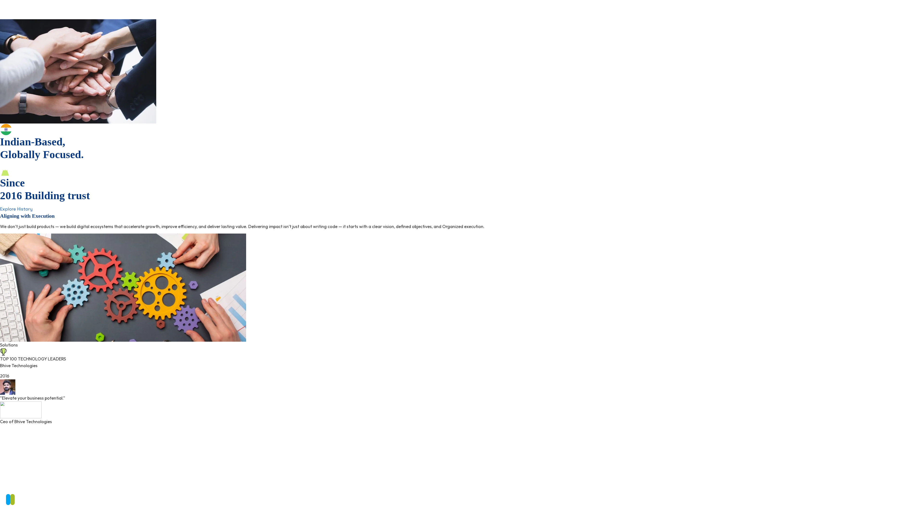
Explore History (16, 209)
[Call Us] (8, 499)
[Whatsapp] (12, 499)
